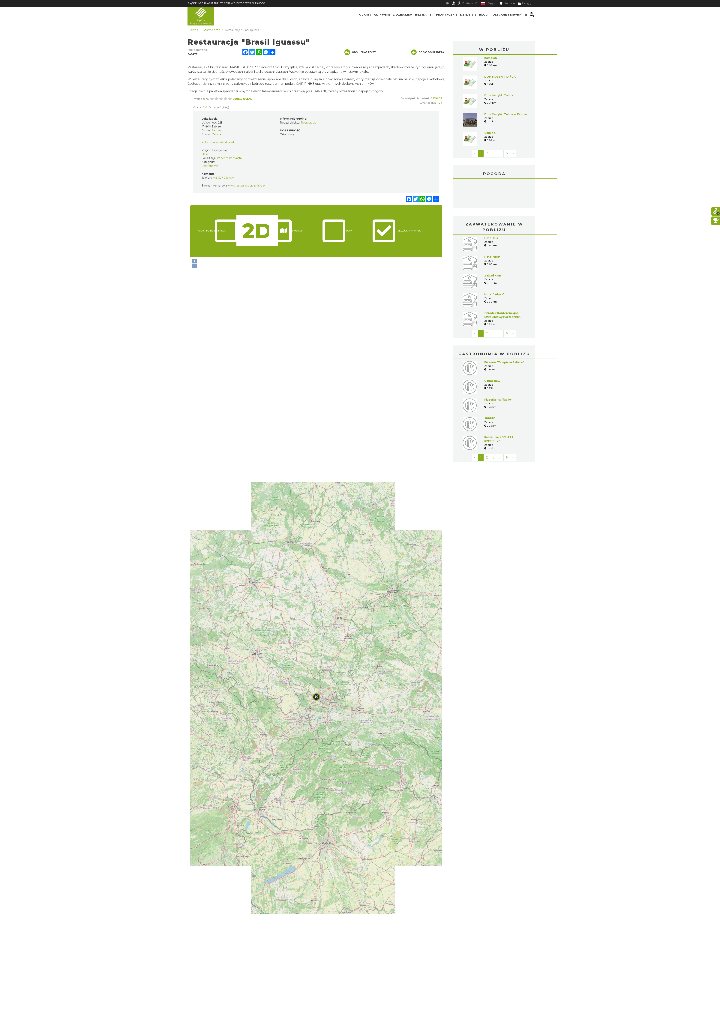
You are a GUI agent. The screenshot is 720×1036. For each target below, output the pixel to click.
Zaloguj (526, 3)
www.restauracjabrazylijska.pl (246, 185)
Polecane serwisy (506, 14)
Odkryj (365, 14)
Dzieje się (468, 14)
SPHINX (489, 418)
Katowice (494, 194)
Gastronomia (210, 166)
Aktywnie (382, 14)
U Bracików (492, 381)
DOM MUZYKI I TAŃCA (500, 76)
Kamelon (490, 58)
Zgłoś (437, 98)
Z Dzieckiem (402, 14)
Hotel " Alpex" (494, 294)
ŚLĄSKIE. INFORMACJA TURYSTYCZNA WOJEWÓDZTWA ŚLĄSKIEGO (226, 3)
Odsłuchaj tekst (364, 52)
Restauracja (308, 122)
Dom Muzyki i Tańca (498, 95)
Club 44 (490, 133)
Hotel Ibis (491, 238)
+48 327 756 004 (223, 177)
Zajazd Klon (492, 275)
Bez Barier (424, 14)
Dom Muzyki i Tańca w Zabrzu (505, 114)
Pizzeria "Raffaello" (498, 399)
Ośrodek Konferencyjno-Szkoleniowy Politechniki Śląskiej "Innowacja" (502, 317)
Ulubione (509, 3)
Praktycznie (447, 14)
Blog (483, 14)
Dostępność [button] (469, 3)
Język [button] (491, 3)
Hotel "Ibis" (492, 256)
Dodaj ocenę (242, 98)
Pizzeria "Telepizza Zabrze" (504, 362)
